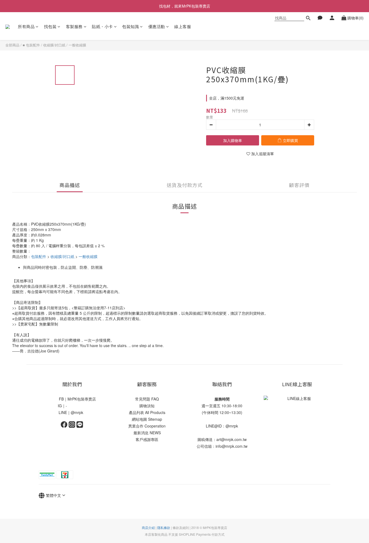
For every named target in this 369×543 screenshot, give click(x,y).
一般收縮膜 (77, 44)
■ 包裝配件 (31, 44)
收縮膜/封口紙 (54, 44)
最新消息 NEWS (147, 432)
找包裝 (50, 26)
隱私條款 (163, 527)
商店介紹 (148, 527)
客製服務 (74, 26)
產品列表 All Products (147, 412)
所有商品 (26, 26)
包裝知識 (130, 26)
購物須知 (147, 405)
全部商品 (12, 44)
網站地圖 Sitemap (147, 419)
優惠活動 (156, 26)
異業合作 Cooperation (147, 426)
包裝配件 (38, 256)
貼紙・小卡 (102, 26)
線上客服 (182, 26)
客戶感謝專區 (147, 439)
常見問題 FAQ (147, 399)
